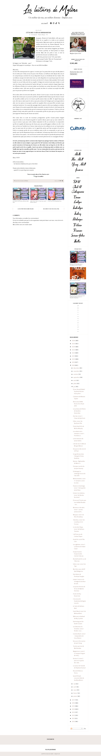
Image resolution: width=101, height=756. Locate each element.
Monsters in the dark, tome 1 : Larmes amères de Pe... (79, 509)
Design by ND (57, 753)
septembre (76, 377)
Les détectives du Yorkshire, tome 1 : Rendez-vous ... (78, 629)
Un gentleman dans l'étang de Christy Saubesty (78, 456)
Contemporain (34, 34)
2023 (73, 350)
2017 (73, 700)
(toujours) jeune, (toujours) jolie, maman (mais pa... (78, 554)
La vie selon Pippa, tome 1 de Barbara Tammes (78, 529)
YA (47, 34)
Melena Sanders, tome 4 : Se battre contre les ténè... (79, 481)
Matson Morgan (41, 34)
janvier (75, 696)
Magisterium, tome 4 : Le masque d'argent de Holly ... (79, 653)
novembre (76, 371)
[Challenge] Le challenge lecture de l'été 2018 (79, 473)
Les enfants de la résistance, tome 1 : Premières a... (79, 433)
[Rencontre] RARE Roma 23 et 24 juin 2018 (78, 404)
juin (74, 386)
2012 (73, 715)
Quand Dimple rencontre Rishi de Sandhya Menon (78, 678)
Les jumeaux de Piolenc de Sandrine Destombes (79, 411)
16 (29, 34)
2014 (73, 709)
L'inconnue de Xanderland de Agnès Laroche (79, 601)
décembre (76, 368)
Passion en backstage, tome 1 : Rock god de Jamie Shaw (79, 488)
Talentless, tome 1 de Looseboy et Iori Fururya (79, 522)
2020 (73, 359)
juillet (75, 383)
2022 (73, 353)
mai (74, 684)
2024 (73, 347)
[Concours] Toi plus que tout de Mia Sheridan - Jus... (79, 502)
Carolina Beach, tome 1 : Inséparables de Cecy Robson (79, 636)
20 (77, 331)
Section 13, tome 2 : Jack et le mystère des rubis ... (78, 660)
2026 (73, 340)
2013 (73, 712)
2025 (73, 343)
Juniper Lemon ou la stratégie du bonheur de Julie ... (79, 581)
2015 (73, 706)
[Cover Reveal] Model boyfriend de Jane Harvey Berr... (79, 391)
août (74, 380)
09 (78, 308)
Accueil (44, 23)
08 (78, 305)
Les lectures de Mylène (50, 10)
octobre (75, 374)
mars (75, 690)
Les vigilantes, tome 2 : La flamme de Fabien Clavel (79, 546)
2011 (73, 718)
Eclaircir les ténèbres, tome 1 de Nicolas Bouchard (79, 495)
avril (74, 687)
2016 (73, 703)
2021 (73, 356)
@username (52, 749)
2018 (73, 365)
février (75, 693)
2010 (73, 721)
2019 (73, 362)
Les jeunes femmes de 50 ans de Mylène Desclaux (79, 589)
